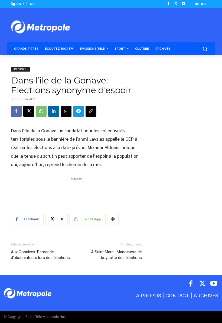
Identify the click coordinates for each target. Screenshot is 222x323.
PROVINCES (20, 69)
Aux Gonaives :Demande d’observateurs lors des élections (40, 255)
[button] (204, 48)
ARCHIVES (206, 295)
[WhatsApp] (41, 111)
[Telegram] (78, 111)
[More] (113, 219)
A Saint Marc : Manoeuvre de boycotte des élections (116, 255)
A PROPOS (148, 295)
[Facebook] (168, 4)
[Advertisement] (76, 189)
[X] (176, 4)
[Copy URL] (91, 111)
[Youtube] (183, 4)
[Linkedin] (53, 111)
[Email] (66, 111)
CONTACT (177, 295)
